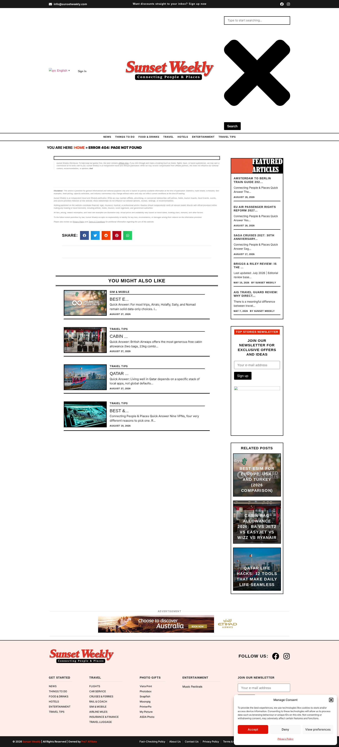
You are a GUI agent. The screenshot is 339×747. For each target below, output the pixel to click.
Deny (285, 729)
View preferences (318, 729)
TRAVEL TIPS (227, 136)
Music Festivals (192, 686)
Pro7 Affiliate (89, 741)
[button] (331, 700)
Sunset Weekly (32, 741)
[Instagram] (288, 4)
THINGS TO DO (125, 136)
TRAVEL (168, 136)
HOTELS (183, 136)
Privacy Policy (285, 738)
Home (79, 148)
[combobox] (257, 20)
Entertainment (203, 136)
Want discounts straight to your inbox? (169, 4)
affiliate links (123, 163)
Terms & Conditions (97, 222)
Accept (253, 729)
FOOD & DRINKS (149, 136)
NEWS (107, 136)
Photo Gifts (150, 677)
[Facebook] (282, 4)
